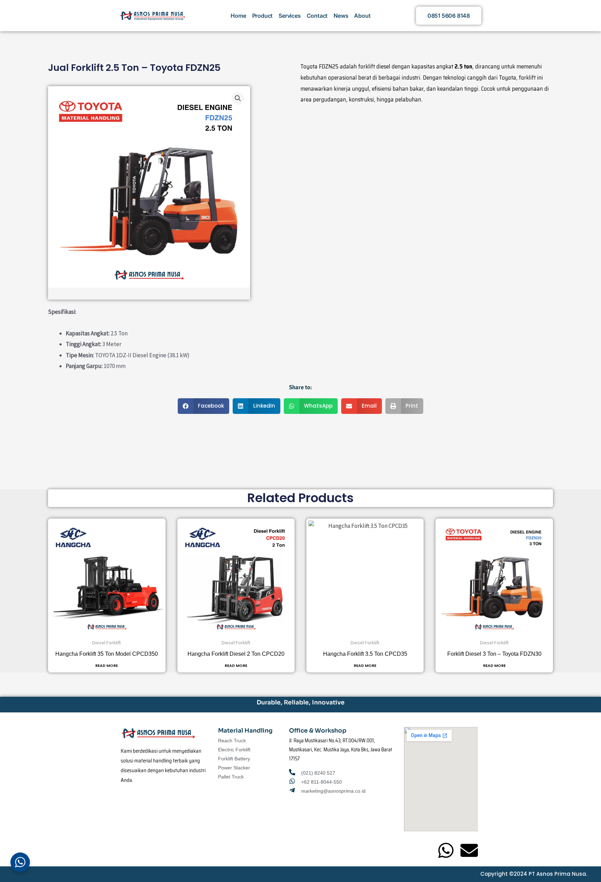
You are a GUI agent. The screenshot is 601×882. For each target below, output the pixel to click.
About (362, 15)
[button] (238, 98)
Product (262, 15)
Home (238, 15)
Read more (106, 666)
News (341, 15)
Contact (317, 15)
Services (289, 15)
